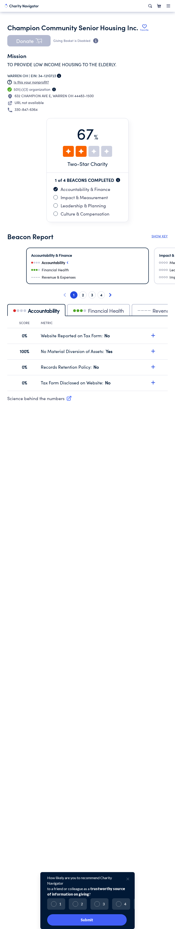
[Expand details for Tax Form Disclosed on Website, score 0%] (153, 382)
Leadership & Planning (83, 205)
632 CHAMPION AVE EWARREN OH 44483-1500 (54, 95)
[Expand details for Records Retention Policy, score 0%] (153, 367)
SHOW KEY (160, 236)
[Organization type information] (54, 89)
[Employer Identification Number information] (59, 76)
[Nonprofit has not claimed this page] (9, 82)
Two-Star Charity (87, 163)
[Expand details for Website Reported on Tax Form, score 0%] (153, 335)
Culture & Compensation (85, 213)
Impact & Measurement (84, 197)
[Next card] (110, 295)
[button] (29, 40)
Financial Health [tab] (106, 310)
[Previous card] (64, 295)
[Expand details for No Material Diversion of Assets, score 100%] (153, 351)
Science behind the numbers (35, 398)
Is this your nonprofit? (31, 82)
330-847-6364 (26, 109)
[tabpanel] (87, 356)
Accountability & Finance (85, 189)
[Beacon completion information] (118, 180)
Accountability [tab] (43, 310)
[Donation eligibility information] (95, 40)
